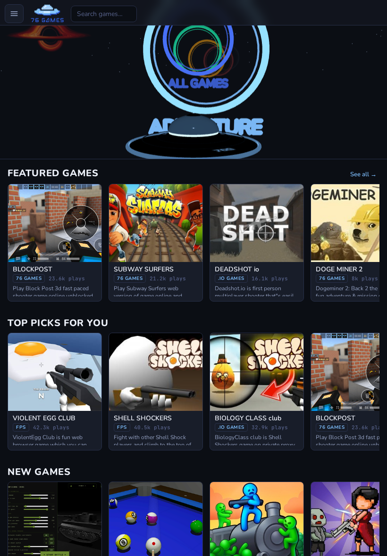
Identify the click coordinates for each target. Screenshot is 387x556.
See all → (363, 174)
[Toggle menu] (14, 13)
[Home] (47, 13)
